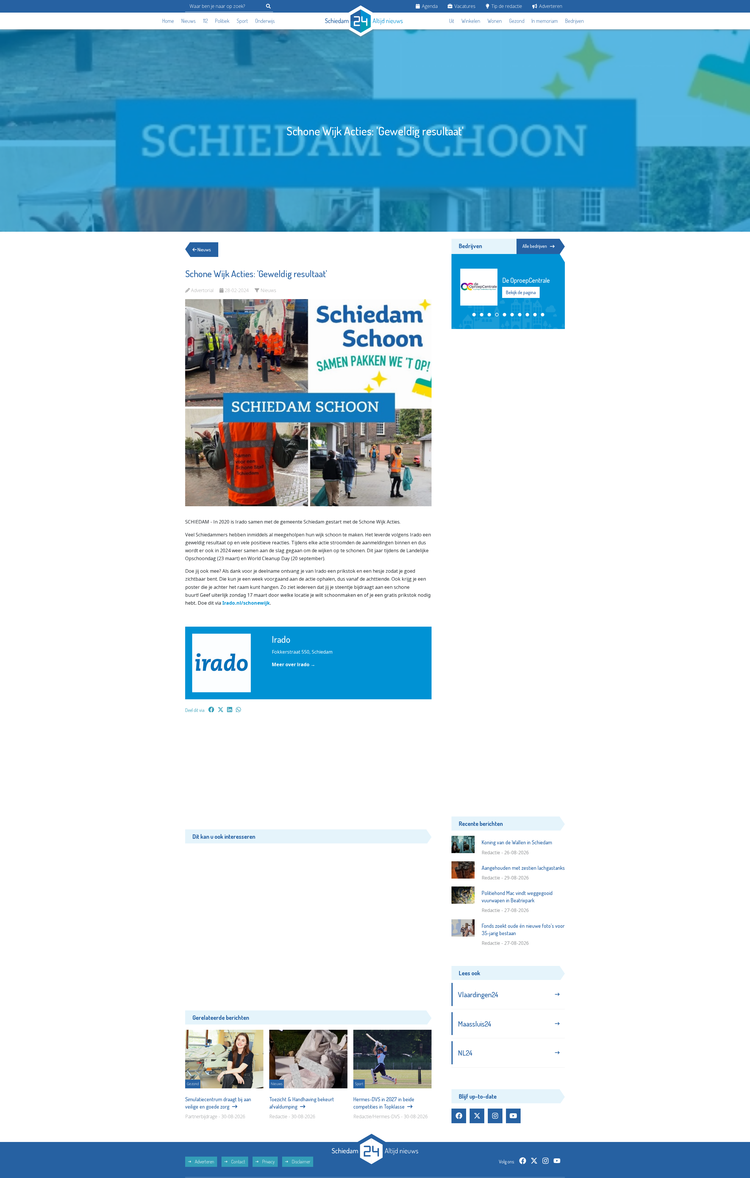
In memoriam (544, 21)
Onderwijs (265, 21)
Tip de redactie (506, 6)
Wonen (495, 21)
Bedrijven (574, 21)
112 (205, 21)
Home (168, 21)
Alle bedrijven (534, 246)
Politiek (222, 21)
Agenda (429, 6)
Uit (451, 21)
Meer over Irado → (293, 664)
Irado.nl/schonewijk (246, 603)
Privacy (268, 1162)
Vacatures (464, 6)
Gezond (516, 21)
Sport (242, 21)
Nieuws (188, 21)
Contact (237, 1162)
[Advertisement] (308, 774)
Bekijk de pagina (521, 292)
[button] (474, 314)
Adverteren (550, 6)
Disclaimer (300, 1162)
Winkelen (470, 21)
